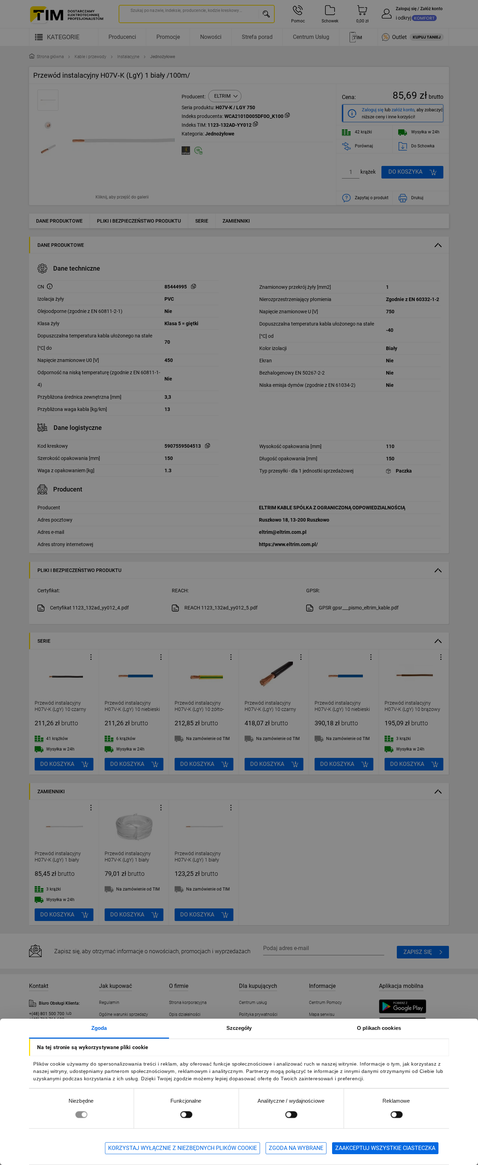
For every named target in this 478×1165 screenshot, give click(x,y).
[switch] (186, 1114)
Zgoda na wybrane (296, 1148)
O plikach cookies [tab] (379, 1028)
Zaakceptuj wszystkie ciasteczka (385, 1148)
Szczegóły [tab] (239, 1028)
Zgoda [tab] (99, 1028)
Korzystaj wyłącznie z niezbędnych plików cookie (182, 1148)
